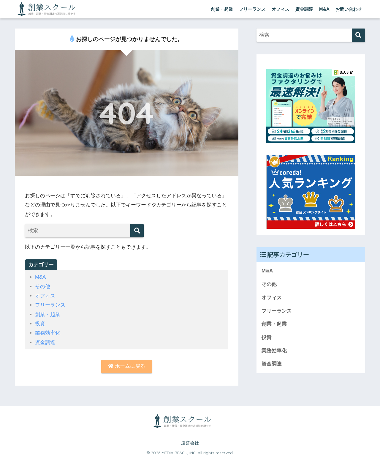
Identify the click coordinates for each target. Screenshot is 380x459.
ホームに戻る (129, 366)
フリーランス (252, 9)
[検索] (137, 230)
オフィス (280, 9)
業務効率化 (47, 333)
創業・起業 (222, 9)
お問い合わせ (348, 9)
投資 (40, 323)
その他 (42, 286)
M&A (324, 9)
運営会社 (190, 443)
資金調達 (304, 9)
